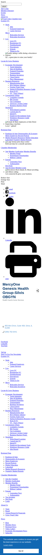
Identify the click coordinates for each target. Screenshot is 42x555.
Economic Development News (16, 531)
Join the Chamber (11, 479)
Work (7, 25)
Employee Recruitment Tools (20, 116)
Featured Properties (17, 71)
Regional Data (6, 130)
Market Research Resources (15, 138)
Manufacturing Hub (17, 83)
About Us (4, 17)
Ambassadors (14, 164)
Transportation (15, 73)
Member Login (20, 168)
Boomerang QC (15, 43)
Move (7, 33)
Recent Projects (23, 136)
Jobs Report (14, 120)
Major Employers (11, 136)
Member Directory (7, 11)
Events (3, 13)
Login (6, 9)
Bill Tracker (14, 99)
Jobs (11, 27)
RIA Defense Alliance (17, 85)
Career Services (15, 31)
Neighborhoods (15, 45)
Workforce (9, 108)
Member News (10, 525)
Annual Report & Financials (15, 513)
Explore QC (5, 21)
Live (7, 39)
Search (3, 2)
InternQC (13, 114)
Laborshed (9, 140)
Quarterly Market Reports (22, 140)
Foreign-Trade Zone (17, 87)
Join (2, 9)
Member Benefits (30, 151)
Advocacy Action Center (18, 104)
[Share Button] (37, 290)
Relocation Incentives (17, 37)
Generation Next (16, 162)
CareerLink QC (15, 112)
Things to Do (14, 51)
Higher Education (32, 138)
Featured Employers (17, 29)
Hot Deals (9, 166)
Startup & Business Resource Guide (22, 89)
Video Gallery (10, 529)
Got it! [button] (21, 551)
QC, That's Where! (16, 93)
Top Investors (10, 168)
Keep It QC (14, 91)
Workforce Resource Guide (19, 118)
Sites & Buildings (16, 69)
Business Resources (12, 81)
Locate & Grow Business (10, 61)
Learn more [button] (8, 545)
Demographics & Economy (28, 134)
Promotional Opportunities (19, 156)
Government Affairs (12, 95)
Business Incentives (17, 75)
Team (7, 509)
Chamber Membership (9, 148)
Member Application (16, 151)
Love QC (13, 41)
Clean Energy (15, 77)
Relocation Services (17, 35)
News (3, 15)
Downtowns (14, 47)
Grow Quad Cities (11, 515)
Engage (8, 160)
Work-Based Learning (18, 110)
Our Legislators (15, 102)
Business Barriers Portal (18, 106)
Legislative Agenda (17, 97)
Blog (7, 523)
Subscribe (8, 533)
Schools (12, 49)
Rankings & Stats (11, 134)
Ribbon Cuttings (16, 158)
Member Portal (15, 153)
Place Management (16, 79)
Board (7, 511)
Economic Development (14, 65)
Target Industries (16, 67)
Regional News (10, 527)
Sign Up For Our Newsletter (11, 354)
